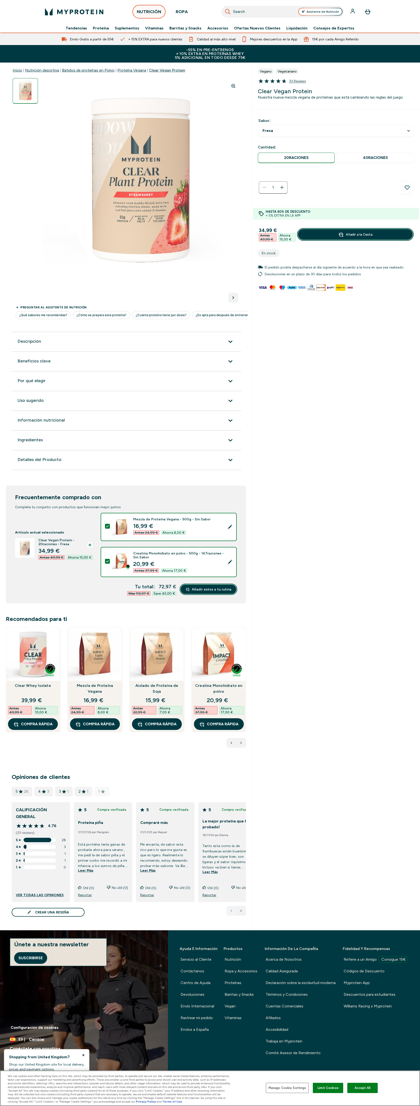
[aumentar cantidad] (282, 187)
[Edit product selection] (230, 527)
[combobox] (282, 12)
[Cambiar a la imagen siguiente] (233, 298)
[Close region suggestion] (83, 1055)
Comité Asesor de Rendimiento (293, 1053)
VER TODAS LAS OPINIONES (40, 895)
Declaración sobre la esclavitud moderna (301, 983)
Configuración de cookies (35, 1027)
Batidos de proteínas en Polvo (88, 70)
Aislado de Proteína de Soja (156, 688)
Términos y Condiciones (287, 994)
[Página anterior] (231, 911)
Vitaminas (154, 28)
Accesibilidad (277, 1029)
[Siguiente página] (241, 911)
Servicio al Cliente (196, 959)
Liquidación (296, 28)
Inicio (17, 70)
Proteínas (233, 983)
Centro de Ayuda (195, 983)
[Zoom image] (233, 86)
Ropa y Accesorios (241, 971)
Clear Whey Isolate (33, 685)
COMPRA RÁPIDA (36, 724)
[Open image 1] (25, 91)
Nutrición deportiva (42, 70)
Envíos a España (195, 1029)
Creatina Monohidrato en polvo (219, 688)
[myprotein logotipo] (74, 11)
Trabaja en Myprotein (284, 1041)
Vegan (230, 1006)
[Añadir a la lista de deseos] (407, 187)
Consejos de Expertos (333, 28)
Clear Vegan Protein (167, 70)
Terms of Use (172, 1101)
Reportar (85, 895)
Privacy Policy (146, 1101)
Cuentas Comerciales (284, 1006)
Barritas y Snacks (185, 28)
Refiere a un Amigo (375, 959)
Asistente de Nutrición (322, 11)
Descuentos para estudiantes (369, 994)
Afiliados (273, 1018)
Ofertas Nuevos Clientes (257, 28)
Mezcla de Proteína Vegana (95, 688)
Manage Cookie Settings (287, 1088)
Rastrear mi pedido (197, 1018)
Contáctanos (192, 971)
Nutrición (233, 959)
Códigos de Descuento (364, 971)
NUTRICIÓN (149, 11)
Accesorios (217, 28)
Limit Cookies (328, 1088)
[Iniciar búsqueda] (227, 12)
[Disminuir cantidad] (264, 187)
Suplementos (127, 28)
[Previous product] (231, 743)
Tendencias (76, 28)
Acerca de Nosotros (284, 959)
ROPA (182, 11)
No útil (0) (120, 888)
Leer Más (85, 870)
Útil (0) (88, 888)
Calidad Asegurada (282, 971)
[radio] (296, 158)
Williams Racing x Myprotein (368, 1006)
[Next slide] (245, 690)
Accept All (362, 1088)
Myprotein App (357, 983)
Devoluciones (192, 994)
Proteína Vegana (131, 70)
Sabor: (264, 121)
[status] (273, 187)
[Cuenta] (353, 11)
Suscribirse (30, 958)
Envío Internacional (197, 1006)
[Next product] (241, 743)
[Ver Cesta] (367, 11)
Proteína (101, 28)
